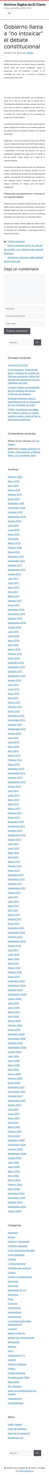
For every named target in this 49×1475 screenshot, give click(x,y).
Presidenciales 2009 (18, 1377)
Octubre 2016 (15, 618)
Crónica (12, 1259)
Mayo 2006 (14, 1171)
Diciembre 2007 (16, 1087)
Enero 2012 (14, 870)
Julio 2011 (13, 897)
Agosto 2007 (14, 1105)
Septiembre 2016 (17, 623)
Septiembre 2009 (17, 994)
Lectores (12, 1329)
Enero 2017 (14, 605)
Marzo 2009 (14, 1021)
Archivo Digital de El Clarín (25, 5)
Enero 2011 (13, 923)
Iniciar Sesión (15, 1424)
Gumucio (12, 1303)
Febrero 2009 (15, 1025)
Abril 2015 (13, 698)
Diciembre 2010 (16, 928)
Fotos (11, 1299)
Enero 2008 (14, 1083)
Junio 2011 (13, 901)
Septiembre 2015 (17, 676)
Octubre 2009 (15, 990)
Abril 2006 (13, 1175)
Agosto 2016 (14, 627)
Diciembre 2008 (16, 1034)
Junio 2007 (14, 1114)
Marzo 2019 (14, 490)
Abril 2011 (13, 910)
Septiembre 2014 (17, 729)
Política (11, 1368)
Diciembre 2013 (16, 769)
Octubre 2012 (15, 830)
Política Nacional (16, 241)
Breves (11, 1237)
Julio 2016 (13, 631)
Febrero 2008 (15, 1078)
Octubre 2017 (15, 565)
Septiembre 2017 (17, 570)
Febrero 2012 (15, 866)
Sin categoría (15, 1386)
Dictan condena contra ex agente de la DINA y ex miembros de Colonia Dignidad (23, 249)
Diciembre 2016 (16, 609)
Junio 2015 (13, 689)
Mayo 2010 (13, 959)
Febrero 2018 (15, 547)
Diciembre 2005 (16, 1193)
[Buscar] (37, 342)
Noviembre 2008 (16, 1038)
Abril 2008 (13, 1069)
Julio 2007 (13, 1109)
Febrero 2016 (15, 654)
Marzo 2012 (14, 861)
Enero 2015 (14, 711)
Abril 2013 (13, 804)
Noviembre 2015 (16, 667)
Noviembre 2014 (16, 720)
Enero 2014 (14, 764)
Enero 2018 (14, 552)
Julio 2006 (13, 1162)
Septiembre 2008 (17, 1047)
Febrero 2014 (15, 760)
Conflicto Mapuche (17, 1246)
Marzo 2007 (14, 1127)
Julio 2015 (13, 685)
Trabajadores (15, 1398)
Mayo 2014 (13, 746)
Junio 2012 (13, 848)
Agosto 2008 (14, 1052)
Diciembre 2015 (16, 662)
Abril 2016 (13, 645)
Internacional (14, 1312)
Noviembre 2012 (16, 826)
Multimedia (13, 1342)
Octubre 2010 (15, 937)
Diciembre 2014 (16, 715)
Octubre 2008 (15, 1043)
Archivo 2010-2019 (18, 365)
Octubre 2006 (15, 1149)
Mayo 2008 (14, 1065)
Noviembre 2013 (16, 773)
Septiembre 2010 (17, 941)
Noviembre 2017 (16, 561)
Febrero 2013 (15, 813)
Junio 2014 (13, 742)
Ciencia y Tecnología (18, 1241)
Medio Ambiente (16, 1333)
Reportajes (13, 1382)
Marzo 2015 (14, 702)
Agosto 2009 (15, 999)
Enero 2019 (14, 499)
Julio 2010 (13, 950)
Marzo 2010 (14, 968)
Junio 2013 (13, 795)
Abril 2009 (13, 1016)
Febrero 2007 (15, 1131)
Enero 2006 (14, 1189)
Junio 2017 (13, 583)
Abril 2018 (13, 539)
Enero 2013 (14, 817)
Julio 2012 (13, 844)
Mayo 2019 (13, 481)
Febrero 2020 (15, 477)
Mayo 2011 (13, 906)
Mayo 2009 (14, 1012)
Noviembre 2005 (16, 1198)
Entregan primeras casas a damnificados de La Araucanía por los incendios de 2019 (24, 401)
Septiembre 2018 (17, 516)
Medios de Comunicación (21, 1337)
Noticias (12, 1346)
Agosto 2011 (14, 892)
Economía (13, 1281)
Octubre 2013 (15, 777)
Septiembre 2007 (17, 1100)
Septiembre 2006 (17, 1153)
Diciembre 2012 (16, 822)
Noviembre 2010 (16, 932)
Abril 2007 (13, 1122)
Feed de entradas (17, 1429)
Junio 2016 (13, 636)
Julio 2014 (13, 738)
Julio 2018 (13, 525)
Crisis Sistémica (16, 1255)
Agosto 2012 (14, 839)
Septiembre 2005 (17, 1206)
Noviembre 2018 (16, 508)
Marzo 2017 (14, 596)
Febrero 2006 (15, 1184)
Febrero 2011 (14, 919)
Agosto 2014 (14, 733)
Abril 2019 (13, 485)
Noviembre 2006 (17, 1145)
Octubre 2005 (15, 1202)
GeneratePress (26, 1471)
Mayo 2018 (13, 534)
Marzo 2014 (14, 755)
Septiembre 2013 (17, 782)
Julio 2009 (13, 1003)
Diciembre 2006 (16, 1140)
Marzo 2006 (14, 1180)
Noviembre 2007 (16, 1091)
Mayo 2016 (13, 640)
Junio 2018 (13, 530)
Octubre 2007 (15, 1096)
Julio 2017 (13, 578)
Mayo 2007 (14, 1118)
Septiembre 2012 (17, 835)
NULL (11, 1351)
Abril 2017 (13, 592)
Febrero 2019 (15, 494)
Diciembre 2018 (16, 503)
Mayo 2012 (13, 853)
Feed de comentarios (19, 1433)
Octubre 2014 (15, 724)
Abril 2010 (13, 963)
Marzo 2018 (14, 543)
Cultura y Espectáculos (20, 1277)
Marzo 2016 (14, 649)
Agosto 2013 (14, 786)
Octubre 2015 (15, 671)
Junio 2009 (14, 1007)
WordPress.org (15, 1437)
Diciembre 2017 (16, 556)
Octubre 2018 (15, 512)
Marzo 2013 (14, 808)
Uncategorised (15, 1403)
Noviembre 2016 (16, 614)
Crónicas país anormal (19, 1268)
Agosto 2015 (14, 680)
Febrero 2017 (15, 600)
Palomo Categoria (17, 1364)
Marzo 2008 (14, 1074)
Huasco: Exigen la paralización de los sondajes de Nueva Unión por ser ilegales (24, 390)
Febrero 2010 (15, 972)
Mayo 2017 (13, 587)
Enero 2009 (14, 1030)
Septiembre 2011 (16, 888)
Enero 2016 (14, 658)
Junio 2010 (13, 954)
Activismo (13, 1232)
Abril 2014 (13, 751)
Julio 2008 (13, 1056)
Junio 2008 (14, 1060)
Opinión (12, 1360)
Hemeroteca (14, 1308)
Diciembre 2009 (16, 981)
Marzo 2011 (14, 915)
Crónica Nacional (17, 1263)
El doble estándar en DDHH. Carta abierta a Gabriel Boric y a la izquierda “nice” (24, 452)
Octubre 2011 (15, 884)
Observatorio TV (16, 1355)
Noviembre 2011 (16, 879)
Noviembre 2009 (17, 985)
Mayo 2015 (13, 693)
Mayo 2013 (13, 800)
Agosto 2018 (14, 521)
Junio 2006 (14, 1167)
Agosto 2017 (14, 574)
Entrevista (13, 1294)
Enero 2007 (14, 1136)
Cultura (11, 1272)
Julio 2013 (13, 791)
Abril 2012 (13, 857)
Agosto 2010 (14, 945)
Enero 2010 (14, 976)
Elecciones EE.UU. (17, 1290)
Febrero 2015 (15, 707)
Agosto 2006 (15, 1158)
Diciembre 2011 (16, 875)
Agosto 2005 (14, 1211)
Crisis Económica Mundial (21, 1250)
